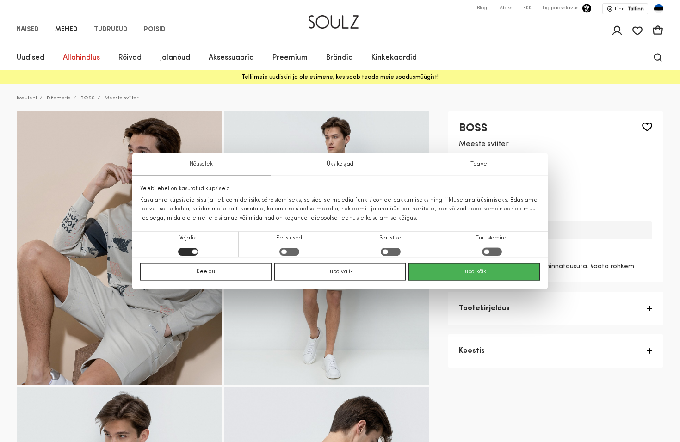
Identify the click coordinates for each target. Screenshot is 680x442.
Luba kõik (474, 271)
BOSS (87, 98)
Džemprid (59, 98)
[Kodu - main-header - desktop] (340, 18)
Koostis (472, 351)
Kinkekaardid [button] (394, 57)
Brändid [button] (339, 57)
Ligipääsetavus (560, 8)
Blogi (482, 8)
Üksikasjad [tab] (340, 164)
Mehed (66, 29)
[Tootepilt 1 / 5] (119, 248)
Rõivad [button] (130, 57)
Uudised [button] (30, 57)
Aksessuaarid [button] (231, 57)
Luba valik (340, 271)
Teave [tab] (478, 164)
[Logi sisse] (617, 30)
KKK (527, 8)
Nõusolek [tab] (201, 164)
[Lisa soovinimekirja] (647, 127)
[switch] (289, 251)
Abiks (506, 8)
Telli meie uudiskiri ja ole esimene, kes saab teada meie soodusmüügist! (340, 77)
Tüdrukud (111, 29)
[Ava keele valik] (658, 8)
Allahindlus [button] (81, 57)
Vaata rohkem (612, 266)
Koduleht (27, 98)
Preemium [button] (290, 57)
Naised (28, 29)
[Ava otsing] (658, 57)
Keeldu (206, 271)
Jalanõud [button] (175, 57)
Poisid (155, 29)
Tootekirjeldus (484, 308)
